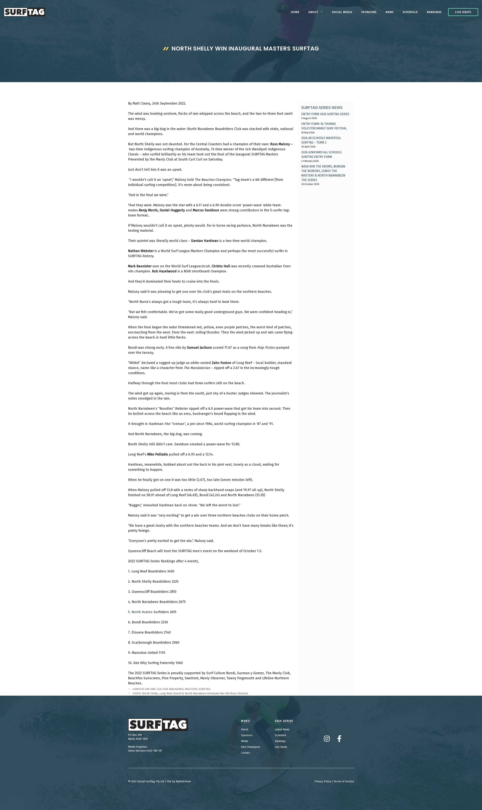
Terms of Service (344, 781)
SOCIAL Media (342, 12)
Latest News (282, 729)
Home (295, 12)
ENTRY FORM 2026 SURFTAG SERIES (325, 114)
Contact (245, 752)
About (313, 12)
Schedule (410, 12)
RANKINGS (434, 12)
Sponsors (369, 12)
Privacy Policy (322, 781)
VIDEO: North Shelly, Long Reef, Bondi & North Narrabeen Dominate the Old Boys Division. (191, 693)
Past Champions (250, 747)
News (390, 12)
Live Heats (463, 12)
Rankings (280, 741)
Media (244, 741)
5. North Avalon (140, 612)
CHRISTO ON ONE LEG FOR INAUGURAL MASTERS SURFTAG (171, 689)
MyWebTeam (183, 781)
